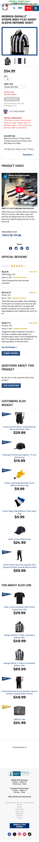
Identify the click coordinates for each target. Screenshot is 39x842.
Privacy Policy (19, 809)
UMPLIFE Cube (19, 719)
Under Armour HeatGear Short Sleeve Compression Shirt (19, 608)
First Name (9, 770)
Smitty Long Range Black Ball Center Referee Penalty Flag (19, 484)
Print (16, 235)
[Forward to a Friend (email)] (27, 249)
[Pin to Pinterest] (22, 249)
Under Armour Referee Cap (19, 539)
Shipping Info (19, 813)
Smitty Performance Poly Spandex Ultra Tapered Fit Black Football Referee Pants (20, 566)
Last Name (9, 778)
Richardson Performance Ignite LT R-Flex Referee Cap (19, 456)
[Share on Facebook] (10, 249)
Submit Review (11, 353)
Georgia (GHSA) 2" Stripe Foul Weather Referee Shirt (19, 664)
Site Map (19, 805)
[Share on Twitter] (16, 249)
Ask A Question (11, 385)
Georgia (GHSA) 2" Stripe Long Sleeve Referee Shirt (19, 636)
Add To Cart (12, 99)
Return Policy (20, 811)
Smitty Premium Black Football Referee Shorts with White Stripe (19, 428)
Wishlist (6, 235)
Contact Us (19, 816)
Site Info (19, 807)
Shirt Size (8, 84)
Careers (19, 818)
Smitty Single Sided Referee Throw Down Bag (19, 512)
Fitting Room (17, 111)
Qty (5, 76)
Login (20, 8)
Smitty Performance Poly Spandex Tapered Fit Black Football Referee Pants (19, 692)
